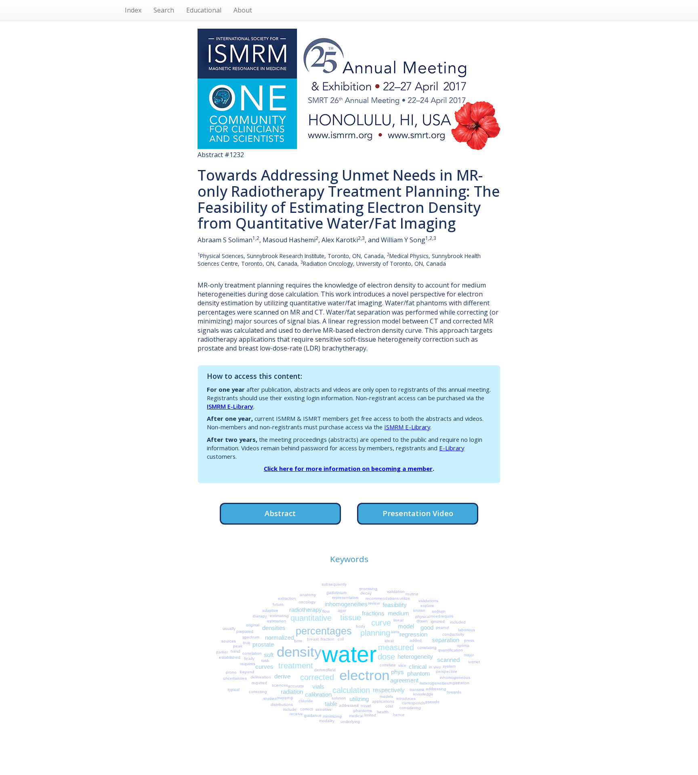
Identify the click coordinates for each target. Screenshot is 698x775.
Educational (203, 10)
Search (163, 10)
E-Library (451, 448)
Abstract (280, 513)
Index (133, 10)
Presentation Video (418, 513)
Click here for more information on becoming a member (348, 468)
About (242, 10)
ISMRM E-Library (230, 406)
